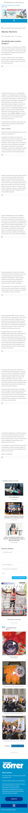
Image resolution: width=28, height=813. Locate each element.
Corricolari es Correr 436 (14, 619)
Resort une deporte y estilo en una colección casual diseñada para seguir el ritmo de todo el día (14, 538)
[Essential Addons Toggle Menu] (14, 21)
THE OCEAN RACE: (14, 497)
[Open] (14, 643)
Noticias (19, 36)
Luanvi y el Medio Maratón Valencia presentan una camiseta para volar (14, 517)
